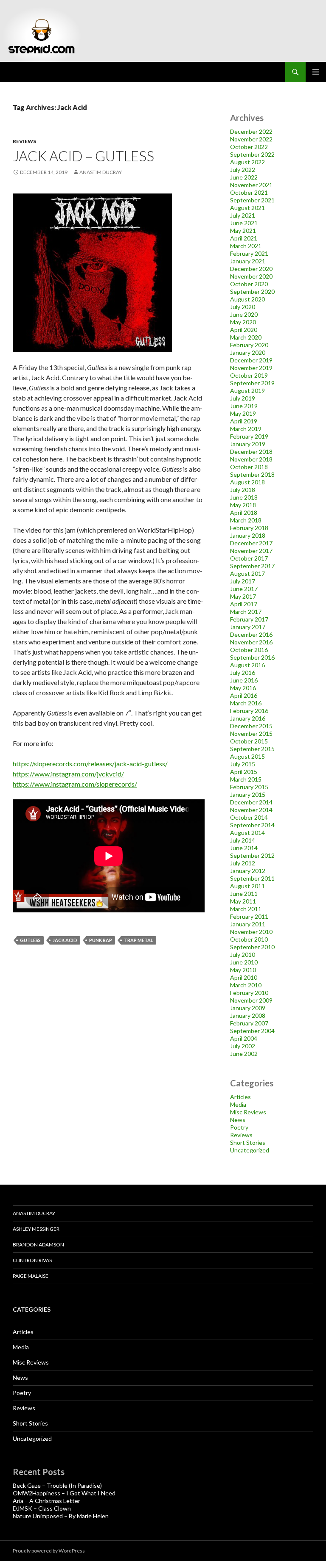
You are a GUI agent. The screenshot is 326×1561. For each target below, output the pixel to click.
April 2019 (243, 421)
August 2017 (247, 573)
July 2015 (242, 764)
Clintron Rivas (32, 1260)
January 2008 (247, 1015)
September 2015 (252, 748)
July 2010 (242, 954)
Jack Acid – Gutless (83, 155)
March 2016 (245, 703)
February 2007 (249, 1023)
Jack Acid (65, 940)
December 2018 (251, 451)
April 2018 (243, 512)
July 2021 (242, 215)
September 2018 (252, 474)
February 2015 (249, 786)
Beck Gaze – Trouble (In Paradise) (57, 1485)
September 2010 (252, 946)
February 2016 (249, 710)
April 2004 (243, 1038)
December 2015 (251, 725)
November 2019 (251, 367)
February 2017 (249, 619)
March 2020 (245, 337)
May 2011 (243, 901)
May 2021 (243, 230)
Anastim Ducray (100, 172)
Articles (240, 1096)
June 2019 (244, 405)
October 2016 (249, 649)
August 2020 (247, 299)
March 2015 (245, 779)
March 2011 (245, 908)
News (237, 1119)
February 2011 (249, 916)
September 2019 (252, 383)
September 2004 (252, 1030)
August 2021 (247, 207)
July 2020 (242, 306)
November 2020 (251, 276)
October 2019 (249, 375)
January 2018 (247, 535)
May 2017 (243, 596)
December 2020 (251, 268)
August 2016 (247, 665)
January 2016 (247, 718)
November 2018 (251, 459)
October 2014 (249, 817)
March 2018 (245, 520)
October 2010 (249, 939)
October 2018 (249, 466)
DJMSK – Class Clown (42, 1508)
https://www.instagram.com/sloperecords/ (75, 784)
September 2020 (252, 291)
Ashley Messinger (36, 1229)
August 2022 (247, 162)
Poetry (239, 1127)
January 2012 (247, 870)
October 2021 (249, 192)
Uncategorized (249, 1150)
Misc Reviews (248, 1112)
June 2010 (244, 962)
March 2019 (245, 428)
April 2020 (243, 329)
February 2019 (249, 436)
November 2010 (251, 931)
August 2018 (247, 482)
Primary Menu (316, 72)
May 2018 (243, 504)
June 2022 (244, 177)
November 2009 (251, 1000)
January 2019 (247, 444)
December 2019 (251, 360)
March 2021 (245, 245)
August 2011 (247, 886)
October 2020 (249, 283)
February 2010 (249, 992)
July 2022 (242, 169)
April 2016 (243, 695)
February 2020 (249, 344)
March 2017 (245, 611)
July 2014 (242, 840)
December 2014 (251, 802)
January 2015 (247, 794)
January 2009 (247, 1007)
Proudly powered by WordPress (49, 1550)
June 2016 (244, 680)
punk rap (100, 940)
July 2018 (242, 489)
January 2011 (247, 924)
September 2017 (252, 565)
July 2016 (242, 672)
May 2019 (243, 413)
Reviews (24, 141)
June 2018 (244, 497)
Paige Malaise (30, 1276)
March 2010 (245, 985)
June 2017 (244, 588)
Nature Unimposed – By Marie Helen (61, 1516)
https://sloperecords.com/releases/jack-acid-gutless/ (90, 764)
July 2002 (242, 1046)
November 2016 (251, 642)
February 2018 (249, 527)
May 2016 (243, 687)
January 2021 (247, 261)
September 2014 (252, 825)
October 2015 (249, 741)
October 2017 (249, 558)
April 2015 (243, 771)
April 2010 (243, 977)
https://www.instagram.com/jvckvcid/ (68, 774)
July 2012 (242, 863)
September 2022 (252, 154)
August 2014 (247, 832)
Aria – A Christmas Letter (46, 1500)
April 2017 (243, 604)
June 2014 (244, 847)
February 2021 (249, 253)
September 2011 (252, 878)
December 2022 (251, 131)
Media (238, 1104)
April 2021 (243, 238)
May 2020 (243, 322)
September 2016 (252, 657)
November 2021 (251, 184)
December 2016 (251, 634)
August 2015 (247, 756)
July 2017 (242, 581)
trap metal (138, 940)
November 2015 (251, 733)
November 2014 (251, 809)
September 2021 (252, 200)
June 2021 (244, 223)
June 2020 (244, 314)
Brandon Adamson (38, 1244)
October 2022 (249, 146)
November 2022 (251, 139)
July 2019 (242, 398)
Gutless (30, 940)
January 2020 (247, 352)
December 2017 (251, 543)
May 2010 (243, 969)
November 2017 (251, 550)
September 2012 (252, 855)
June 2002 (244, 1053)
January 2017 (247, 626)
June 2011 (244, 893)
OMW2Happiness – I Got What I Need (64, 1493)
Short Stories (247, 1142)
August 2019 (247, 390)
